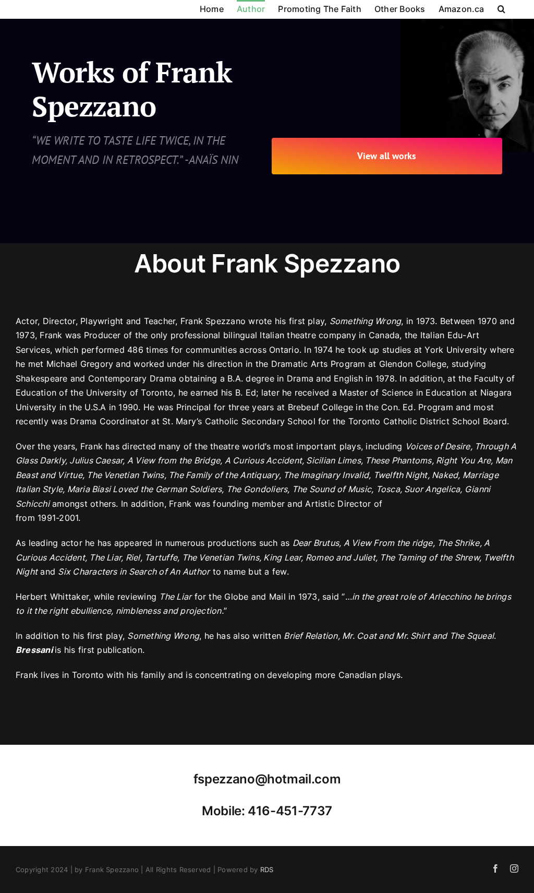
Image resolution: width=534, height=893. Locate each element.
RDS (267, 869)
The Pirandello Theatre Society (447, 503)
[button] (501, 8)
